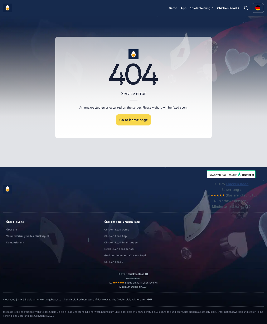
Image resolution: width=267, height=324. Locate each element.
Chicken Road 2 (228, 8)
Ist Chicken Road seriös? (119, 249)
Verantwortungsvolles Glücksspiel (27, 236)
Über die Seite (15, 222)
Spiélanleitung (200, 8)
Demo (173, 8)
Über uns (12, 229)
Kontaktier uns (15, 242)
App (183, 8)
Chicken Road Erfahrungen (121, 242)
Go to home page (133, 120)
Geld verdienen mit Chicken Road (125, 255)
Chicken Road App (115, 236)
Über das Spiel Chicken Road (122, 222)
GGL (149, 299)
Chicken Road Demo (116, 229)
